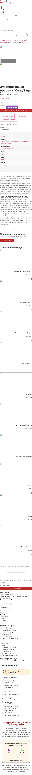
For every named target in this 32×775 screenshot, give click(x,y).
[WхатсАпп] (22, 750)
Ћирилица (3, 3)
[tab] (7, 116)
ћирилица (3, 165)
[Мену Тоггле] (16, 15)
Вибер (9, 753)
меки (2, 159)
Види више (5, 98)
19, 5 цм (3, 170)
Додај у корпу (12, 107)
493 (2, 154)
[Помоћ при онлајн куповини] (5, 672)
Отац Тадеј (4, 136)
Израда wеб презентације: (12, 660)
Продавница (9, 40)
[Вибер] (9, 750)
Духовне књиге (18, 40)
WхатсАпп (22, 753)
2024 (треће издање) (7, 148)
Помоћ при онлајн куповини (17, 671)
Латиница (3, 1)
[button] (2, 402)
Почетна (2, 40)
